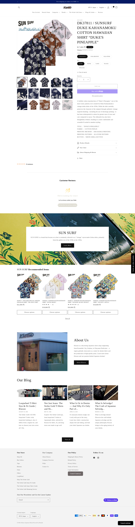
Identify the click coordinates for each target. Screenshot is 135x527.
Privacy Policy (72, 463)
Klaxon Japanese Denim (27, 522)
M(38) (90, 64)
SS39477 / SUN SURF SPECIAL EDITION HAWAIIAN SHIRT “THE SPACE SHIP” (28, 301)
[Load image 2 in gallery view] (33, 82)
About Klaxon (81, 362)
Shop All (19, 457)
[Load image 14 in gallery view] (56, 105)
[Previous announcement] (18, 1)
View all (67, 318)
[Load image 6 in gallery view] (22, 93)
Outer (18, 470)
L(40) (98, 64)
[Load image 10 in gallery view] (67, 93)
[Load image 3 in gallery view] (45, 82)
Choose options (29, 312)
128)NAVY (83, 57)
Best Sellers (20, 460)
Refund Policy (72, 460)
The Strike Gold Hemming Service (27, 489)
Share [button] (80, 158)
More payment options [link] (97, 95)
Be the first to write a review (67, 205)
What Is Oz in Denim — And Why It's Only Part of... (80, 406)
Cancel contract (125, 523)
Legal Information (73, 470)
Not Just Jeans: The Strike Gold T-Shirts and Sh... (53, 406)
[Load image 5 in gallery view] (67, 82)
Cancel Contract (75, 473)
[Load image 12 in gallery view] (33, 105)
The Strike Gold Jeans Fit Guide (26, 483)
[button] (19, 7)
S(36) (81, 64)
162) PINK (108, 57)
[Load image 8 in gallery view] (45, 93)
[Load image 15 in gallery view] (67, 105)
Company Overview (48, 460)
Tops (18, 463)
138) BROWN (95, 57)
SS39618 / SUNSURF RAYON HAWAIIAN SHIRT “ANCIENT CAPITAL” (104, 301)
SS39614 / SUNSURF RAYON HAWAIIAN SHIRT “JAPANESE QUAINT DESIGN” (79, 301)
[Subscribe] (48, 500)
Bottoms (19, 466)
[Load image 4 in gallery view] (56, 82)
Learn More (67, 245)
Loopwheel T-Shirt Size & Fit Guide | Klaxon (28, 406)
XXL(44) (83, 68)
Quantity (79, 76)
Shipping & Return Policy (75, 457)
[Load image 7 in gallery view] (33, 93)
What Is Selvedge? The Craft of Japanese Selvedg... (105, 406)
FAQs (44, 463)
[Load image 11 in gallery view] (22, 105)
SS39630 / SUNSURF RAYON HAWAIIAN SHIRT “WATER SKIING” (53, 301)
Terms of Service (73, 466)
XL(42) (107, 64)
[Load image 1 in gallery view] (22, 82)
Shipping (79, 50)
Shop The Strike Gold (23, 479)
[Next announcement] (117, 1)
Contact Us (45, 466)
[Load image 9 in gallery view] (56, 93)
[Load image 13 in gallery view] (45, 105)
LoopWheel (20, 476)
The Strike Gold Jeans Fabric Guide (27, 486)
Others (19, 473)
